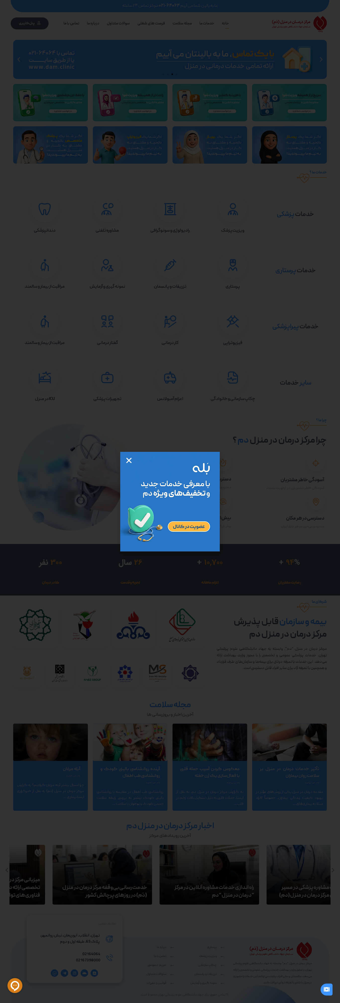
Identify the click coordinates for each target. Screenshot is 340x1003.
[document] (170, 501)
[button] (129, 460)
